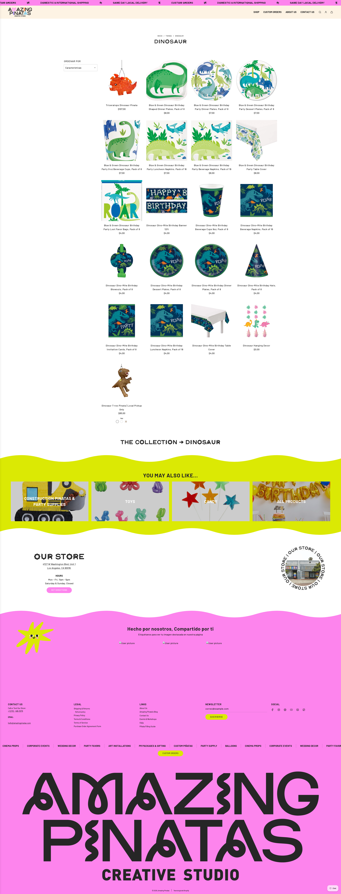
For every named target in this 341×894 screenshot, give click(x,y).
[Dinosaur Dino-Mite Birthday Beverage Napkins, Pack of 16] (256, 200)
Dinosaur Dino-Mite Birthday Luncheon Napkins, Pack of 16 (166, 347)
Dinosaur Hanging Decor (256, 345)
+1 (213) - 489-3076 (15, 711)
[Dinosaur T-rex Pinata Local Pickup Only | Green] (121, 421)
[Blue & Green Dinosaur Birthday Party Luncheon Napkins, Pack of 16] (166, 140)
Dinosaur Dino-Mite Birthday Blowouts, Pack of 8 (122, 287)
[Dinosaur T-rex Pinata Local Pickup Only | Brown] (126, 421)
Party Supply (128, 745)
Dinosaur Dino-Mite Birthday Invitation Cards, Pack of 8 (122, 347)
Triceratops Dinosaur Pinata (121, 105)
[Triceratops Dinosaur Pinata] (121, 80)
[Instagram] (279, 710)
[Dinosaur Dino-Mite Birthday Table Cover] (211, 320)
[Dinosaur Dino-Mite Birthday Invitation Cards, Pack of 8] (121, 320)
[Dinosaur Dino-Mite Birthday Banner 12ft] (166, 200)
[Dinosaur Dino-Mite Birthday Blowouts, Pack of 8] (121, 260)
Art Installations (39, 745)
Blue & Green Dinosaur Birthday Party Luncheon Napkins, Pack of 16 (167, 167)
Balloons (150, 745)
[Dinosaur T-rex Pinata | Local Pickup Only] (121, 380)
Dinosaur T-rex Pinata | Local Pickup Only (122, 407)
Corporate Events (200, 745)
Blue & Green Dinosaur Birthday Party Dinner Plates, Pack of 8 (211, 107)
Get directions (59, 590)
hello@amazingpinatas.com (19, 723)
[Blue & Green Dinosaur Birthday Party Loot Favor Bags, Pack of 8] (121, 200)
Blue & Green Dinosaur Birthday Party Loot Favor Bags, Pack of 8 (121, 227)
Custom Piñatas (102, 745)
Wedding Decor (228, 745)
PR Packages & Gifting (71, 745)
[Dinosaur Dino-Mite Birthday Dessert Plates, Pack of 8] (166, 260)
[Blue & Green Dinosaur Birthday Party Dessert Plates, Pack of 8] (256, 80)
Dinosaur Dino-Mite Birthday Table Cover (211, 347)
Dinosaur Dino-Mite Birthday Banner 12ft (166, 227)
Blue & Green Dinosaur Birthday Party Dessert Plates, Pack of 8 (256, 107)
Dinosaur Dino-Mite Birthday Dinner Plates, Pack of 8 (212, 287)
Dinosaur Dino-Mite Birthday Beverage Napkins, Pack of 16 (256, 227)
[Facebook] (272, 710)
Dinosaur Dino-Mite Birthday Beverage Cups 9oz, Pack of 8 (211, 227)
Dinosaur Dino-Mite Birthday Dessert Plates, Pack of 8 (167, 287)
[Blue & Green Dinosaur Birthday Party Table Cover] (256, 140)
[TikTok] (304, 710)
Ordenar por (72, 61)
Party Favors (11, 745)
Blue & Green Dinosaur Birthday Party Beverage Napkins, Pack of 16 (211, 167)
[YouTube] (291, 710)
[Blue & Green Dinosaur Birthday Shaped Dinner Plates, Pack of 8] (166, 80)
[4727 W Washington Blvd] (170, 572)
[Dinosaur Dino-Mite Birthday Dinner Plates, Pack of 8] (211, 260)
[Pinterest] (285, 710)
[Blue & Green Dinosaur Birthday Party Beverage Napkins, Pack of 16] (211, 140)
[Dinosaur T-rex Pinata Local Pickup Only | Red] (117, 421)
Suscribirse (216, 717)
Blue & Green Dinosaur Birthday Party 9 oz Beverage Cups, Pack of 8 (122, 167)
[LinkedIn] (298, 710)
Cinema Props (172, 745)
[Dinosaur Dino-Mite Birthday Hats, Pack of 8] (256, 260)
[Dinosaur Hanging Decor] (256, 320)
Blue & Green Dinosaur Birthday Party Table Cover (256, 167)
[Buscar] (320, 12)
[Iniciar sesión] (326, 12)
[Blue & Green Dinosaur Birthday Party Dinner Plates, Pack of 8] (211, 80)
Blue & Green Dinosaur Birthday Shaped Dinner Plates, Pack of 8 (167, 107)
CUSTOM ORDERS (170, 753)
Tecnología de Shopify (181, 890)
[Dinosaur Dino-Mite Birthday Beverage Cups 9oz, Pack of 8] (211, 200)
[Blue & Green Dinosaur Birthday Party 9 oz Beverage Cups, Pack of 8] (121, 140)
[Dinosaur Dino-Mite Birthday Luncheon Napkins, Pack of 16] (166, 320)
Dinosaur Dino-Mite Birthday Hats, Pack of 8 (256, 287)
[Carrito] (332, 12)
